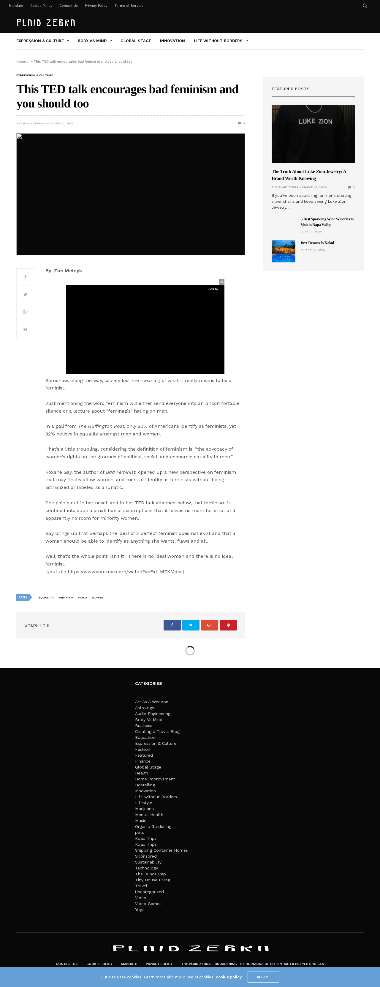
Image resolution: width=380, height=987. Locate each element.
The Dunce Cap (150, 874)
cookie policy (229, 977)
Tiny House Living (152, 880)
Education (145, 737)
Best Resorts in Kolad (317, 242)
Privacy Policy (96, 6)
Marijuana (144, 809)
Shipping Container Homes (161, 850)
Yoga (140, 909)
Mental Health (149, 814)
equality (46, 597)
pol (59, 426)
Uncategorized (149, 892)
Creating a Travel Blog (157, 731)
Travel (141, 886)
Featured (144, 755)
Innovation (172, 41)
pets (139, 832)
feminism (65, 597)
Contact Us (68, 6)
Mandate (16, 6)
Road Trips (146, 838)
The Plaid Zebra (29, 123)
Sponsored (146, 856)
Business (143, 725)
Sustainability (148, 862)
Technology (146, 868)
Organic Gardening (153, 826)
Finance (143, 761)
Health (141, 773)
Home (21, 62)
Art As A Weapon (151, 702)
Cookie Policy (41, 6)
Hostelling (145, 785)
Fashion (142, 749)
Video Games (148, 904)
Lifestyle (143, 803)
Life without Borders (218, 41)
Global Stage (136, 41)
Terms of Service (129, 6)
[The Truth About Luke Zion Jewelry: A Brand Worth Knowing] (313, 134)
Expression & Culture (40, 41)
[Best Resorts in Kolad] (283, 251)
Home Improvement (155, 779)
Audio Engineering (152, 714)
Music (140, 820)
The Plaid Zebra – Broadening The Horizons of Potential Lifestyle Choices (252, 964)
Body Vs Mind (92, 41)
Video (82, 597)
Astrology (144, 708)
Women (97, 597)
